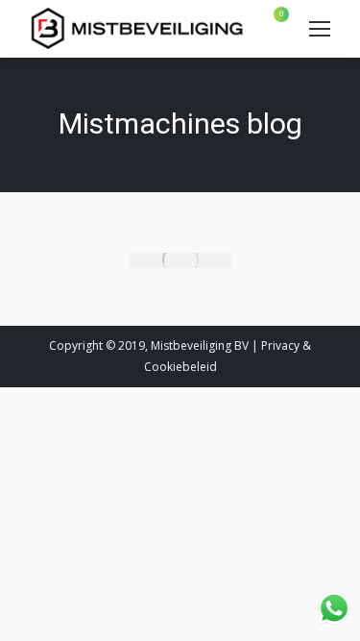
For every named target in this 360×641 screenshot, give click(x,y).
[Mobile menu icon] (319, 28)
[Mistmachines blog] (180, 260)
